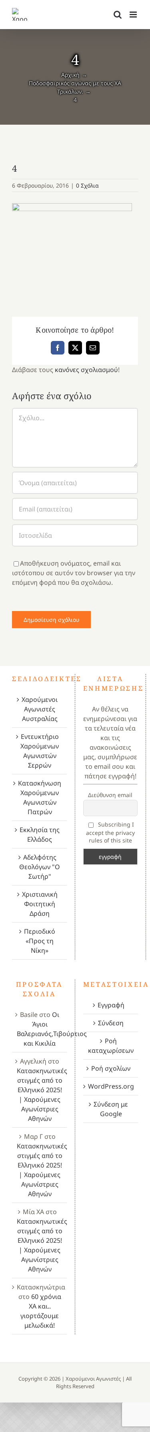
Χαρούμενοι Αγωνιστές (93, 1378)
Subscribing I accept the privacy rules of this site (110, 832)
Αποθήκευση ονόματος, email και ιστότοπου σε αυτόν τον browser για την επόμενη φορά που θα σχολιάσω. (73, 573)
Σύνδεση (111, 1023)
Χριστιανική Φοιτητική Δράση (40, 904)
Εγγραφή (111, 1005)
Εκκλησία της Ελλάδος (40, 834)
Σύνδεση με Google (111, 1109)
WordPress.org (111, 1086)
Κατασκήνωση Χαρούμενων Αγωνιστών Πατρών (39, 797)
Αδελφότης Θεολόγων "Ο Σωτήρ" (39, 867)
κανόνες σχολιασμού (86, 369)
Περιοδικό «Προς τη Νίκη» (39, 941)
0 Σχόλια (87, 185)
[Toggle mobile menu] (134, 14)
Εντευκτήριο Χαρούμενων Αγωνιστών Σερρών (39, 751)
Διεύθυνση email (110, 795)
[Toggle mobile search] (118, 14)
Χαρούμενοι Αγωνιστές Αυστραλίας (40, 709)
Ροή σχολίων (110, 1068)
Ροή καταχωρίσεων (111, 1045)
